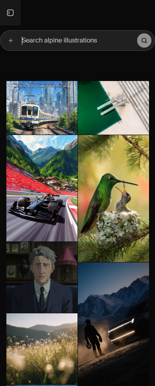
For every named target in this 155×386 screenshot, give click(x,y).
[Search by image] (11, 40)
